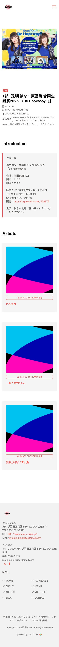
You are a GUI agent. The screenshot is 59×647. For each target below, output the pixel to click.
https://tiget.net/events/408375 (31, 201)
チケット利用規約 (40, 616)
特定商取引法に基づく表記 (16, 616)
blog (9, 597)
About (10, 586)
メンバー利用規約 (38, 620)
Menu (38, 586)
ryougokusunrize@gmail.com (25, 537)
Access (10, 592)
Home (9, 580)
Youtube (40, 592)
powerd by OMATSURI (27, 634)
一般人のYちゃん (15, 383)
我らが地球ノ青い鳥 (17, 462)
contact (40, 597)
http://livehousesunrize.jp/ (22, 534)
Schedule (41, 580)
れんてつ (11, 304)
